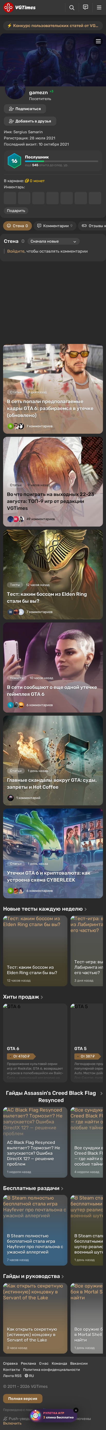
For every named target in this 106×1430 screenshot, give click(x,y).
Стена (20, 226)
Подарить (16, 210)
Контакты (11, 1369)
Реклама (28, 1363)
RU (31, 1376)
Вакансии (79, 1363)
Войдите (15, 251)
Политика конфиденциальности (51, 1369)
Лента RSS (12, 1376)
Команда (59, 1363)
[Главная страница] (19, 7)
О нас (44, 1363)
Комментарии (58, 226)
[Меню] (99, 7)
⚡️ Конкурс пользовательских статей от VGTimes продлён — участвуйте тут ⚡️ (55, 25)
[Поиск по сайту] (72, 7)
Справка (10, 1363)
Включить (12, 1423)
